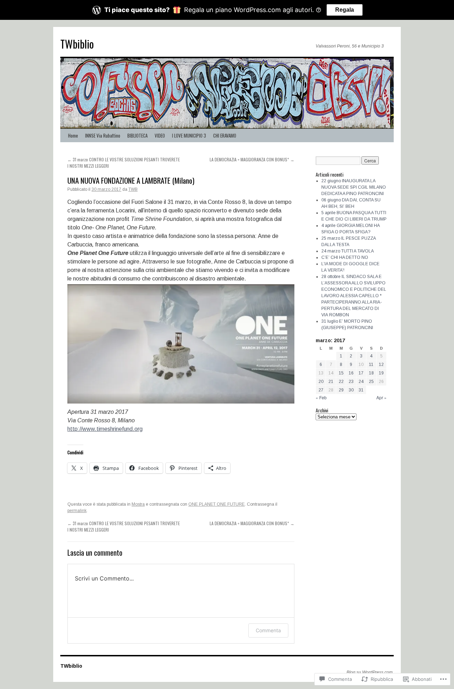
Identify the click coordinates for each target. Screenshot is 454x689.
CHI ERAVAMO (224, 135)
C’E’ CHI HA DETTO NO (344, 257)
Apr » (381, 397)
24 (361, 381)
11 (371, 364)
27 (321, 390)
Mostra (138, 504)
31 (361, 390)
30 (351, 390)
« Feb (321, 397)
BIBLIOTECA (137, 135)
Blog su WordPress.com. (370, 672)
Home (73, 135)
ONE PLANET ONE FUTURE (216, 504)
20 (321, 381)
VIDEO (160, 135)
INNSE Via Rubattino (102, 135)
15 (341, 373)
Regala (344, 10)
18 (371, 373)
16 (351, 373)
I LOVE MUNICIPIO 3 (189, 135)
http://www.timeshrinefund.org (105, 429)
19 (381, 373)
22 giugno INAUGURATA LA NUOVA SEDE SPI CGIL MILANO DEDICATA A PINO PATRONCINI (353, 187)
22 (341, 381)
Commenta (268, 630)
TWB (133, 189)
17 (361, 373)
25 (371, 381)
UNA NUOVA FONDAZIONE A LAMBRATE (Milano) (130, 180)
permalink (77, 510)
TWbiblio (77, 44)
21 (330, 381)
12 (381, 364)
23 (351, 381)
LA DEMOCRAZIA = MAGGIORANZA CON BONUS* (252, 159)
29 (341, 390)
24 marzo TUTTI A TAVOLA (347, 251)
